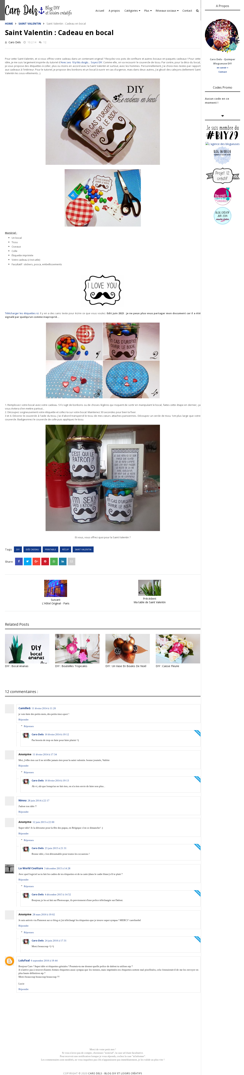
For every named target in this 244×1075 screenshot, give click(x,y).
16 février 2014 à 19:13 (57, 780)
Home (9, 23)
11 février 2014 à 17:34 (45, 754)
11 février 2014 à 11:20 (44, 708)
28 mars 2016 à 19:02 (44, 914)
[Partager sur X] (27, 561)
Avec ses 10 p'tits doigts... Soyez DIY (81, 62)
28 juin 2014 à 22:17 (38, 800)
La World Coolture (30, 868)
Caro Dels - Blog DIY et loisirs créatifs (115, 1073)
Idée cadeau (32, 549)
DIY (18, 549)
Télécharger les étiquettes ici (22, 313)
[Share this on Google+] (36, 561)
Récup (65, 549)
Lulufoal (24, 960)
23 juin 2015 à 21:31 (56, 848)
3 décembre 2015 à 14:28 (57, 868)
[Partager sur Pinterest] (71, 561)
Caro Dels (15, 42)
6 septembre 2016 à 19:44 (44, 960)
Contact (187, 10)
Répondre (23, 719)
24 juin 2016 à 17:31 (56, 940)
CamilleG (24, 708)
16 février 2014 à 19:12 (57, 734)
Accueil (100, 10)
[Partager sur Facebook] (19, 561)
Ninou (22, 800)
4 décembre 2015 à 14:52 (58, 894)
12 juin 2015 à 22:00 (43, 822)
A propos (114, 10)
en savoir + (222, 67)
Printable (50, 549)
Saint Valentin (29, 23)
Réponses (29, 726)
